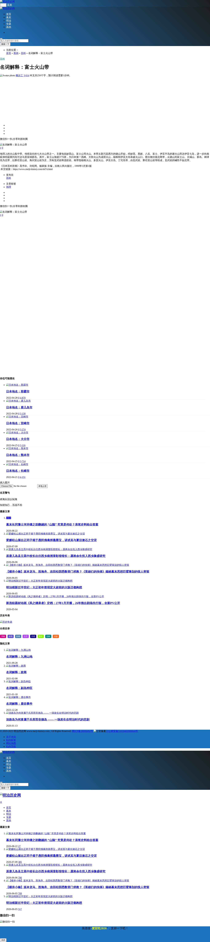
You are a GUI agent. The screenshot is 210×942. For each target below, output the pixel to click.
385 (20, 862)
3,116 (22, 445)
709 (20, 893)
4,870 (23, 397)
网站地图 (11, 743)
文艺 (26, 636)
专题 (8, 23)
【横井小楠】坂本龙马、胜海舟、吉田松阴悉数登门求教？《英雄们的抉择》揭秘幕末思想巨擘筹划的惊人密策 (77, 571)
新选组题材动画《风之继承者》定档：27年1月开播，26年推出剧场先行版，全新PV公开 (63, 603)
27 (19, 846)
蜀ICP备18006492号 (82, 731)
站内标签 (11, 740)
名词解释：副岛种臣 (19, 688)
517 (20, 909)
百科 (23, 53)
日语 (33, 636)
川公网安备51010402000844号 (122, 731)
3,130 (23, 413)
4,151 (23, 477)
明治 (8, 20)
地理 (8, 187)
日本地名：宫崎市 (18, 423)
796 (20, 877)
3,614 (26, 75)
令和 (8, 518)
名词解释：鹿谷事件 (19, 703)
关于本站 (11, 736)
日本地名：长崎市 (18, 470)
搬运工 (19, 75)
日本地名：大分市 (18, 439)
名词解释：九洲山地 (19, 656)
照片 (41, 636)
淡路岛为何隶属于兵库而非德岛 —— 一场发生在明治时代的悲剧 (47, 719)
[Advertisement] (92, 98)
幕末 (8, 17)
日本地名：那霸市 (18, 391)
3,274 (23, 429)
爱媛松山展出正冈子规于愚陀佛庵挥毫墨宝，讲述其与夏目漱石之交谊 (51, 540)
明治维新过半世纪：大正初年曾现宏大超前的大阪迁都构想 (44, 587)
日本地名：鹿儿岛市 (19, 407)
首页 (8, 14)
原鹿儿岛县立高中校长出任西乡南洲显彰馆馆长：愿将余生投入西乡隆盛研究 (55, 556)
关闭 (3, 940)
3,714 (23, 461)
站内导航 (11, 746)
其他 (8, 27)
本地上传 (42, 486)
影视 (18, 636)
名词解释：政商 (16, 672)
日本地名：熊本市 (18, 455)
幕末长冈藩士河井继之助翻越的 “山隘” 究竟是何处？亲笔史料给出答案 (52, 524)
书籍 (3, 636)
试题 (56, 636)
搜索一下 (5, 44)
